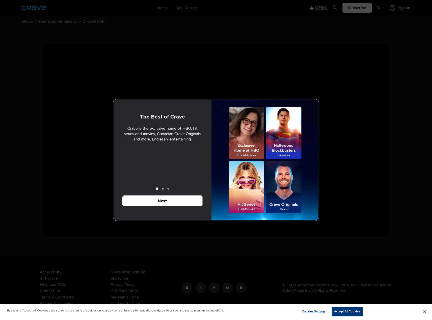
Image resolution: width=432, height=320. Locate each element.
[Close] (425, 311)
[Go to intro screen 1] (157, 188)
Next (162, 200)
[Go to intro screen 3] (168, 189)
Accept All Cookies (347, 311)
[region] (216, 312)
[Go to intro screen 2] (163, 189)
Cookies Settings (313, 311)
